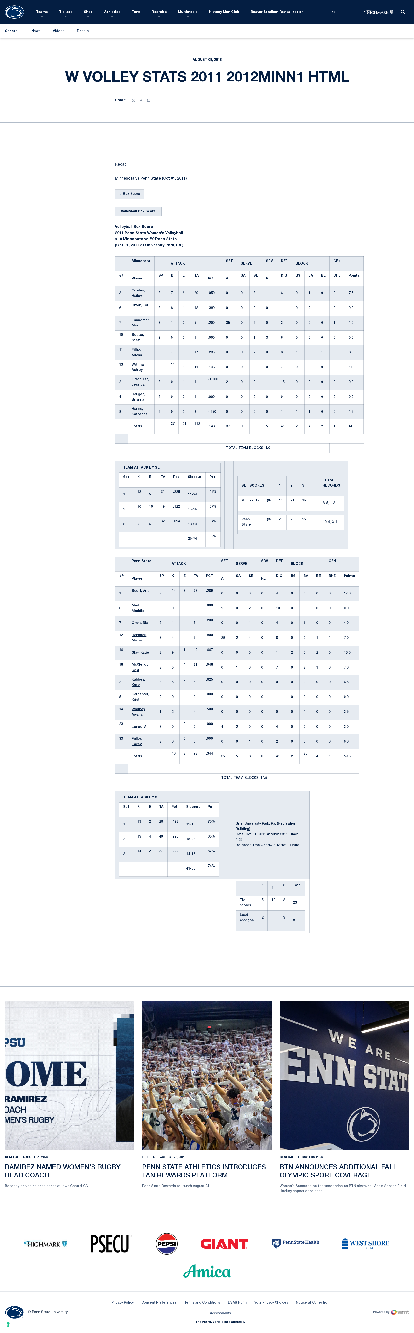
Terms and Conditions (202, 1302)
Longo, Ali (140, 726)
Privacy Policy (122, 1302)
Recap (121, 164)
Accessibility (220, 1313)
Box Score (131, 194)
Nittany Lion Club (224, 12)
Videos (58, 31)
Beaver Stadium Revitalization (277, 12)
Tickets (65, 12)
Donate (83, 32)
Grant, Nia (140, 623)
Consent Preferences (159, 1302)
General (12, 1157)
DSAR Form (237, 1302)
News (35, 31)
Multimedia (188, 12)
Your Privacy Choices (271, 1302)
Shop (88, 12)
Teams (42, 12)
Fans (136, 12)
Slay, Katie (140, 652)
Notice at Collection (312, 1302)
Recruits (159, 12)
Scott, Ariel (141, 591)
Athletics (112, 12)
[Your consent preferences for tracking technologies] (8, 1324)
